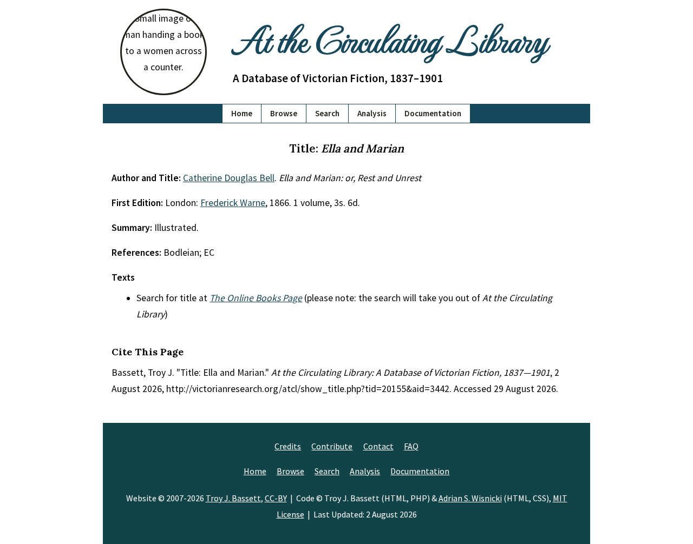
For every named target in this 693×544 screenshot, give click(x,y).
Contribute (331, 446)
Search (327, 113)
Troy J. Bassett (233, 498)
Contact (378, 446)
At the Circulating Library (390, 38)
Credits (287, 446)
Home (241, 113)
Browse (283, 113)
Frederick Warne (232, 203)
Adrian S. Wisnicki (470, 498)
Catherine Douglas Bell (228, 178)
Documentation (432, 113)
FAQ (411, 446)
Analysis (372, 113)
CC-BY (276, 498)
